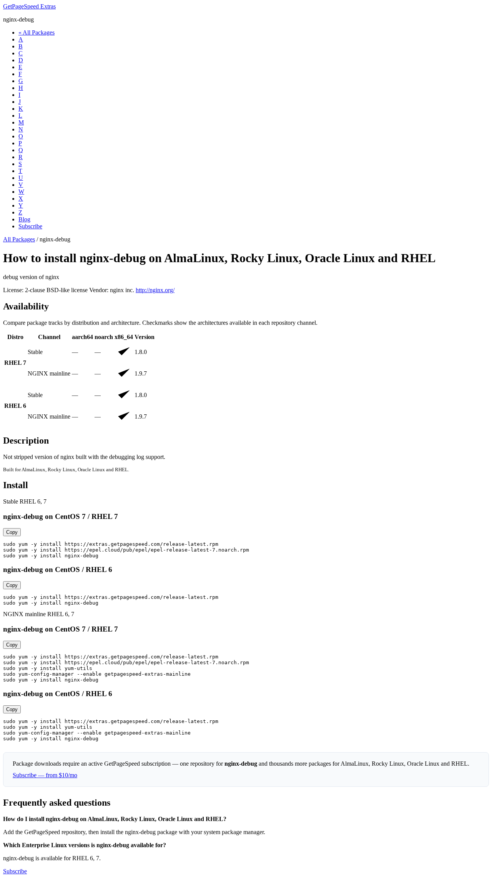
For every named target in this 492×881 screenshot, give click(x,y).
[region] (246, 380)
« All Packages (36, 32)
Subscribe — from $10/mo (45, 775)
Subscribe (30, 226)
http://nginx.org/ (155, 290)
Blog (24, 219)
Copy (12, 532)
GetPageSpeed (29, 6)
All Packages (19, 239)
